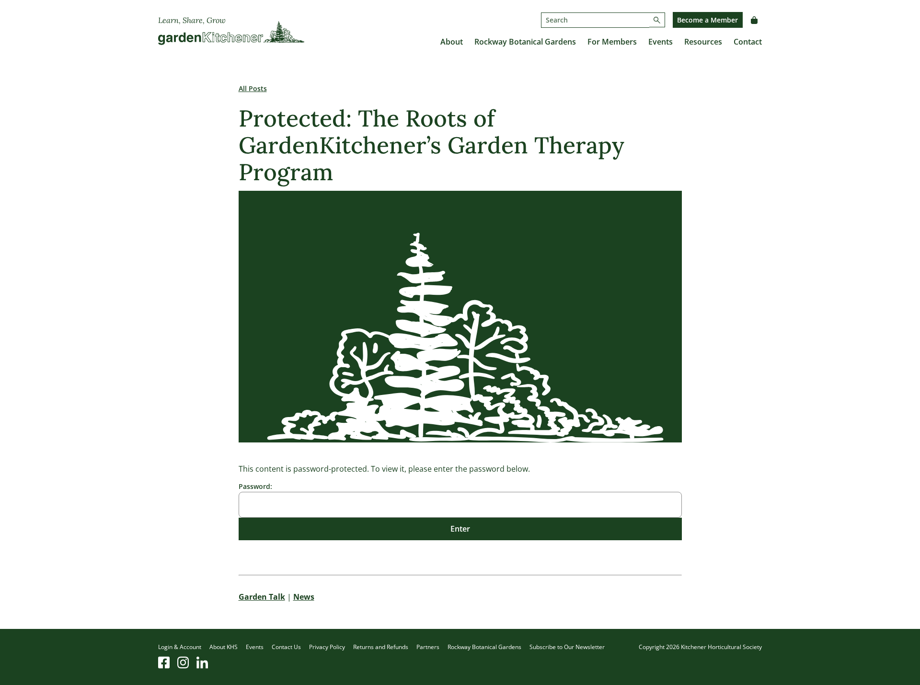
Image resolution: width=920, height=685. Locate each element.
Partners (427, 647)
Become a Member (707, 19)
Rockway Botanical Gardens (525, 41)
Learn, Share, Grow (192, 20)
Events (660, 41)
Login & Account (179, 647)
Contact (748, 41)
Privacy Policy (327, 647)
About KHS (223, 647)
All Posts (253, 88)
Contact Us (286, 647)
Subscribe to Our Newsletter (567, 647)
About (451, 41)
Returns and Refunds (380, 647)
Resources (703, 41)
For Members (612, 41)
